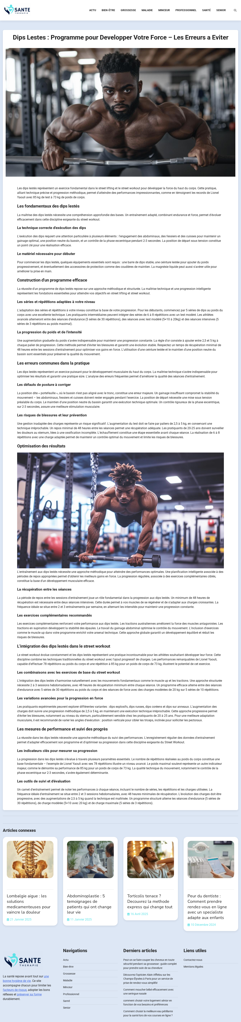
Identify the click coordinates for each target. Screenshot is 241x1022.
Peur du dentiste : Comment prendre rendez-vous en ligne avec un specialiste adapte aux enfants (207, 906)
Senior (221, 10)
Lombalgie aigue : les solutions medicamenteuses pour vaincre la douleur (28, 904)
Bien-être (108, 10)
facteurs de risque (15, 990)
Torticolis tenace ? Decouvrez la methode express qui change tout (149, 901)
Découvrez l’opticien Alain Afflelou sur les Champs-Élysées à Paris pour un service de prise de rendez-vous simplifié (148, 978)
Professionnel (186, 10)
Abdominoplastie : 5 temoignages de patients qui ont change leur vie (89, 904)
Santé (206, 10)
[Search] (235, 10)
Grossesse (128, 10)
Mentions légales (193, 966)
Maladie (147, 10)
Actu (92, 10)
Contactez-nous (193, 959)
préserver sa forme (29, 994)
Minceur (164, 10)
